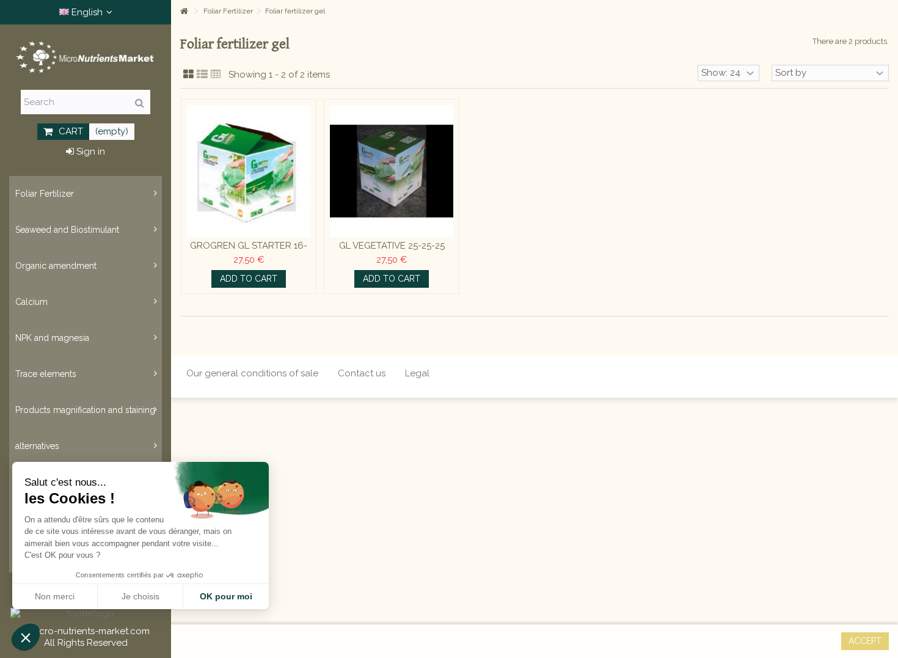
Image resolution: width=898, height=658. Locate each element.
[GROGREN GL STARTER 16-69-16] (248, 171)
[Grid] (188, 74)
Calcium (31, 302)
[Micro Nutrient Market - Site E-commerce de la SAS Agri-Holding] (85, 57)
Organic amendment (56, 266)
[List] (202, 74)
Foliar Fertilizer (44, 194)
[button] (25, 637)
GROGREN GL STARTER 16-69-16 (248, 251)
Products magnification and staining (85, 410)
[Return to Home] (184, 11)
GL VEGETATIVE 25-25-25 (392, 245)
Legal (417, 373)
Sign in (89, 151)
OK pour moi (226, 596)
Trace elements (45, 374)
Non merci (55, 596)
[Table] (216, 74)
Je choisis (140, 596)
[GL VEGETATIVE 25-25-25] (391, 171)
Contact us (361, 373)
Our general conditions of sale (252, 373)
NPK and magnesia (52, 338)
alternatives (37, 446)
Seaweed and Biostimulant (67, 230)
